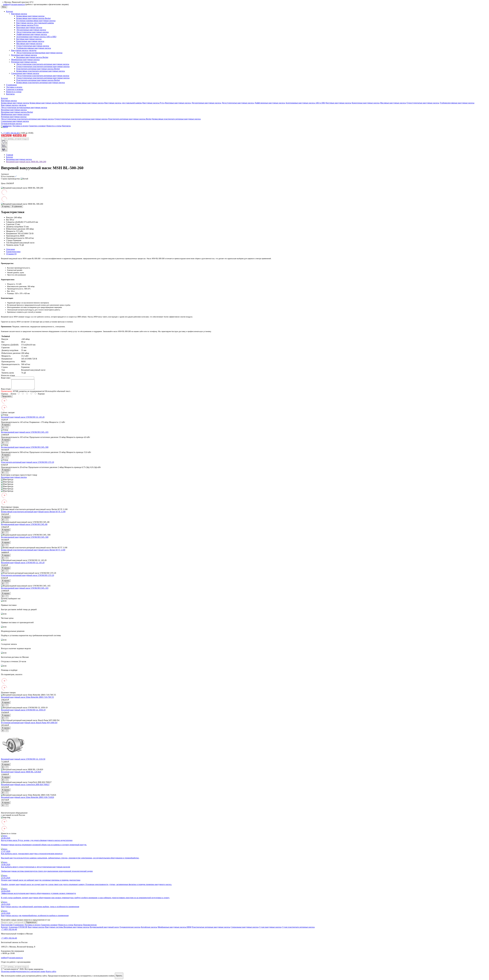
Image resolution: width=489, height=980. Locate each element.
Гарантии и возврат (14, 89)
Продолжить (7, 396)
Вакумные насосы (19, 14)
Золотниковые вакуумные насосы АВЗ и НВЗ (36, 37)
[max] (4, 127)
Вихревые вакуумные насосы (24, 55)
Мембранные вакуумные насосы (25, 59)
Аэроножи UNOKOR (18, 927)
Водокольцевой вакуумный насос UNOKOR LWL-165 (24, 432)
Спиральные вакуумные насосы (25, 73)
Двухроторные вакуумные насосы (31, 30)
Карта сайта (51, 971)
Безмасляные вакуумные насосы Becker (33, 18)
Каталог (9, 11)
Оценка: (4, 394)
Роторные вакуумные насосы (24, 62)
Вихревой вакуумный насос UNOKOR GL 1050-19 (23, 710)
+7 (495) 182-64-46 (10, 133)
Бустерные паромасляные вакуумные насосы (36, 20)
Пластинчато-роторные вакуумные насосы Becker (38, 69)
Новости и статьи (13, 92)
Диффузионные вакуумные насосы (31, 34)
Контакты (10, 94)
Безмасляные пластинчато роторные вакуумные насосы (40, 71)
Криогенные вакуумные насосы (30, 41)
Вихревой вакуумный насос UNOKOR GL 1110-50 (23, 759)
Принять (119, 976)
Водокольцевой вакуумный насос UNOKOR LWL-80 (24, 524)
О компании (11, 85)
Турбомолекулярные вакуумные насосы (33, 48)
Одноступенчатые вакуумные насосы (32, 46)
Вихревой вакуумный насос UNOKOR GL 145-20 (22, 417)
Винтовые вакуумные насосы (29, 27)
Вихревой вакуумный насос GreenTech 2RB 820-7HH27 (25, 784)
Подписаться (31, 922)
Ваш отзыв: (6, 389)
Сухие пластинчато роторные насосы (298, 927)
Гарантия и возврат (49, 925)
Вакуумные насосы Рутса (27, 25)
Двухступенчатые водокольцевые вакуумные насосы (39, 53)
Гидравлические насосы (11, 123)
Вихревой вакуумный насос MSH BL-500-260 (26, 162)
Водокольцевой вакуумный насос (104, 927)
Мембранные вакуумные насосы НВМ (174, 927)
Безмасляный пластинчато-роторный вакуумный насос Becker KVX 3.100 (33, 512)
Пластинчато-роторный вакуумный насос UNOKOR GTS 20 (27, 462)
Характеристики (13, 251)
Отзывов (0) (11, 254)
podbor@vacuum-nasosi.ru (14, 4)
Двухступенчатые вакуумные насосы (32, 32)
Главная (9, 155)
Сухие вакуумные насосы (270, 927)
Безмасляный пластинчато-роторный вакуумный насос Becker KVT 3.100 (33, 550)
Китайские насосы (149, 927)
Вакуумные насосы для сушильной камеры (35, 23)
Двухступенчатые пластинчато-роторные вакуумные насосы (42, 64)
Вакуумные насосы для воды (23, 50)
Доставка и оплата (14, 87)
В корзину (6, 206)
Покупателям (7, 925)
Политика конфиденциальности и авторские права (23, 971)
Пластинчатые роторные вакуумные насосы (211, 927)
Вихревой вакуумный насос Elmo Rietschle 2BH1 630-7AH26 (27, 797)
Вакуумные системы (54, 927)
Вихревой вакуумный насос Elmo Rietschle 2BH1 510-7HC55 (27, 697)
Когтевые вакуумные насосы (29, 39)
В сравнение (17, 206)
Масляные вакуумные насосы (29, 43)
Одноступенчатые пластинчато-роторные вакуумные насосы (43, 66)
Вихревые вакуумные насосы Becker (32, 57)
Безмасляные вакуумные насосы (30, 16)
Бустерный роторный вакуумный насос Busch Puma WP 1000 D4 (29, 722)
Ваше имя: (5, 378)
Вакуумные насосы (36, 927)
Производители (90, 925)
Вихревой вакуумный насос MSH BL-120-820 (21, 772)
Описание (10, 249)
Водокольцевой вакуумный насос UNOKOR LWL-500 (24, 447)
